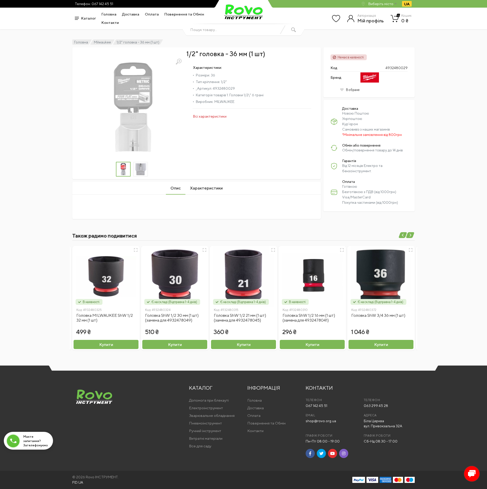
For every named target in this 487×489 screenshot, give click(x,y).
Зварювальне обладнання (212, 415)
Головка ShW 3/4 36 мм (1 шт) (378, 315)
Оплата (152, 14)
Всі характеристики (210, 116)
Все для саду (200, 446)
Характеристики (206, 188)
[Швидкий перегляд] (136, 250)
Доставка (130, 14)
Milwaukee (102, 42)
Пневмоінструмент (205, 423)
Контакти (110, 22)
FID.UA (77, 482)
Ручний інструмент (205, 431)
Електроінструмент (206, 408)
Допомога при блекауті (209, 400)
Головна (108, 14)
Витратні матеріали (205, 438)
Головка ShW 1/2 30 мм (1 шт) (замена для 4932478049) (172, 318)
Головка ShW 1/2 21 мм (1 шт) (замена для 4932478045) (240, 318)
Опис (175, 188)
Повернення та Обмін (184, 14)
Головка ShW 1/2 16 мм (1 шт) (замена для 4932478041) (309, 318)
